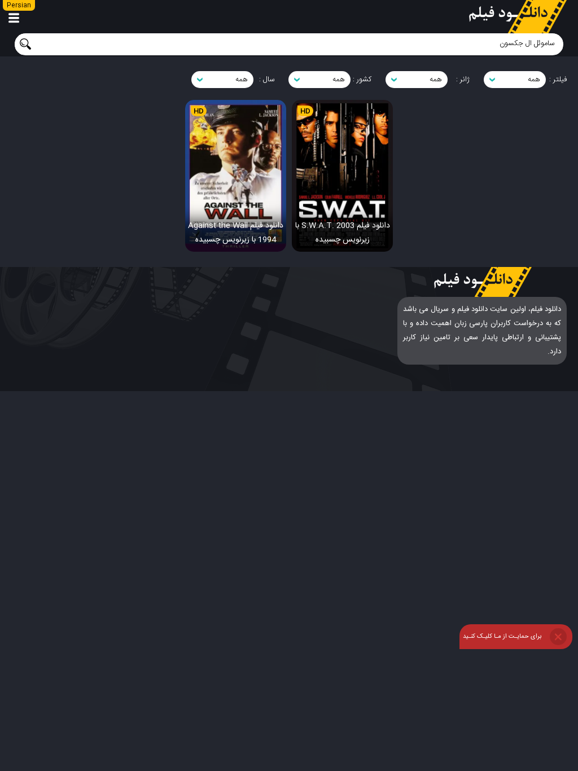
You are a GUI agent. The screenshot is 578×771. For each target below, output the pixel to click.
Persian (19, 6)
